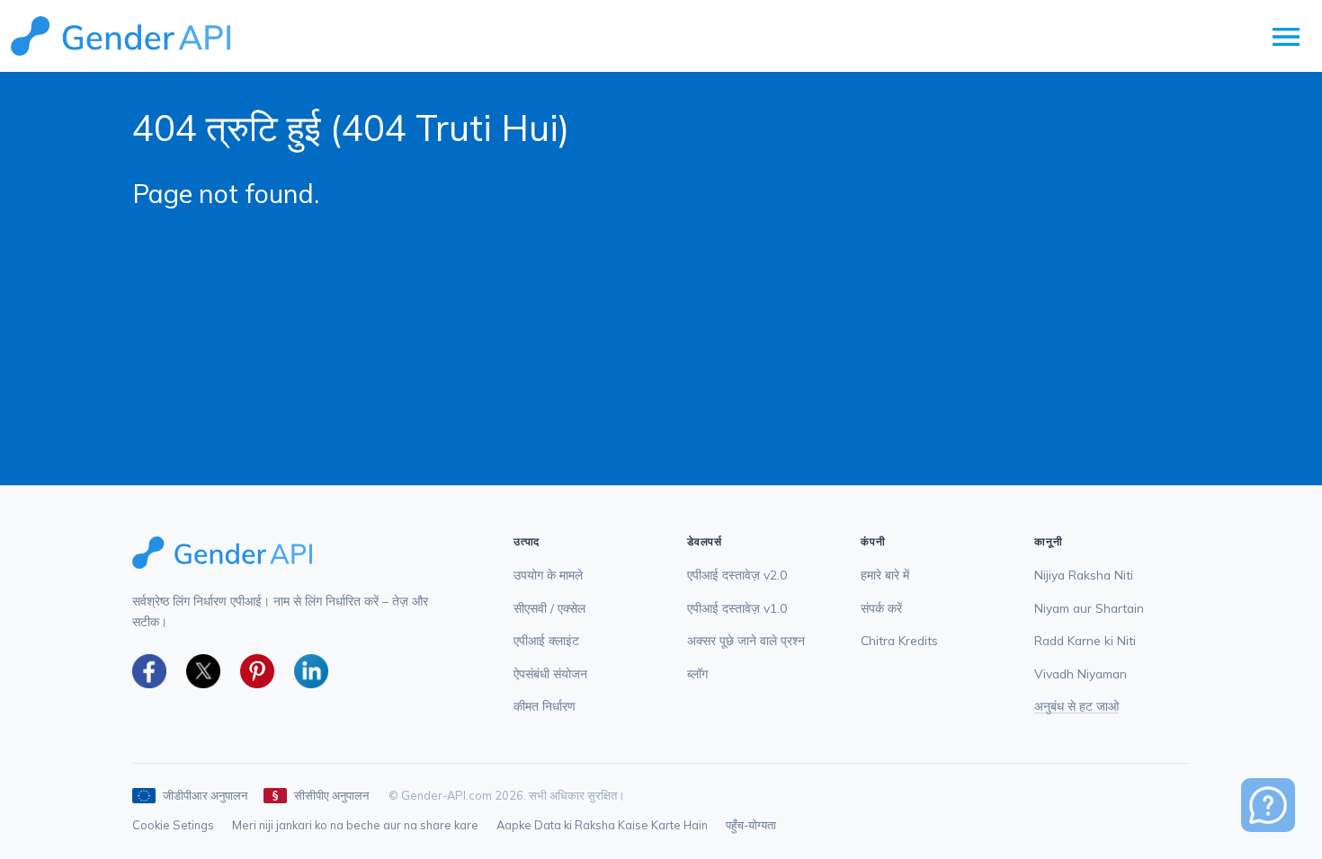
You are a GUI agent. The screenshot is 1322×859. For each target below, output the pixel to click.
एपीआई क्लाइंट (546, 640)
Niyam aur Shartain (1089, 607)
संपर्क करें (881, 607)
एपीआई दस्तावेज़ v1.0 (737, 607)
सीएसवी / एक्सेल (549, 607)
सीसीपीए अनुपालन (331, 795)
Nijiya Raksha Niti (1083, 574)
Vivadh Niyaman (1080, 673)
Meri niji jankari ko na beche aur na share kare (355, 825)
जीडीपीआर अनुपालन (205, 795)
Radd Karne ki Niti (1085, 640)
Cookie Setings (173, 825)
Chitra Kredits (899, 640)
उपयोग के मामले (548, 574)
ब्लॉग (697, 673)
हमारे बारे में (885, 574)
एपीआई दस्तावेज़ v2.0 (737, 574)
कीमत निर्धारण (545, 705)
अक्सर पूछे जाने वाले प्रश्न (746, 640)
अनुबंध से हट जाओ (1076, 705)
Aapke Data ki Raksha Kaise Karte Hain (602, 825)
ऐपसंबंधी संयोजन (550, 673)
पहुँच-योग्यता (751, 825)
